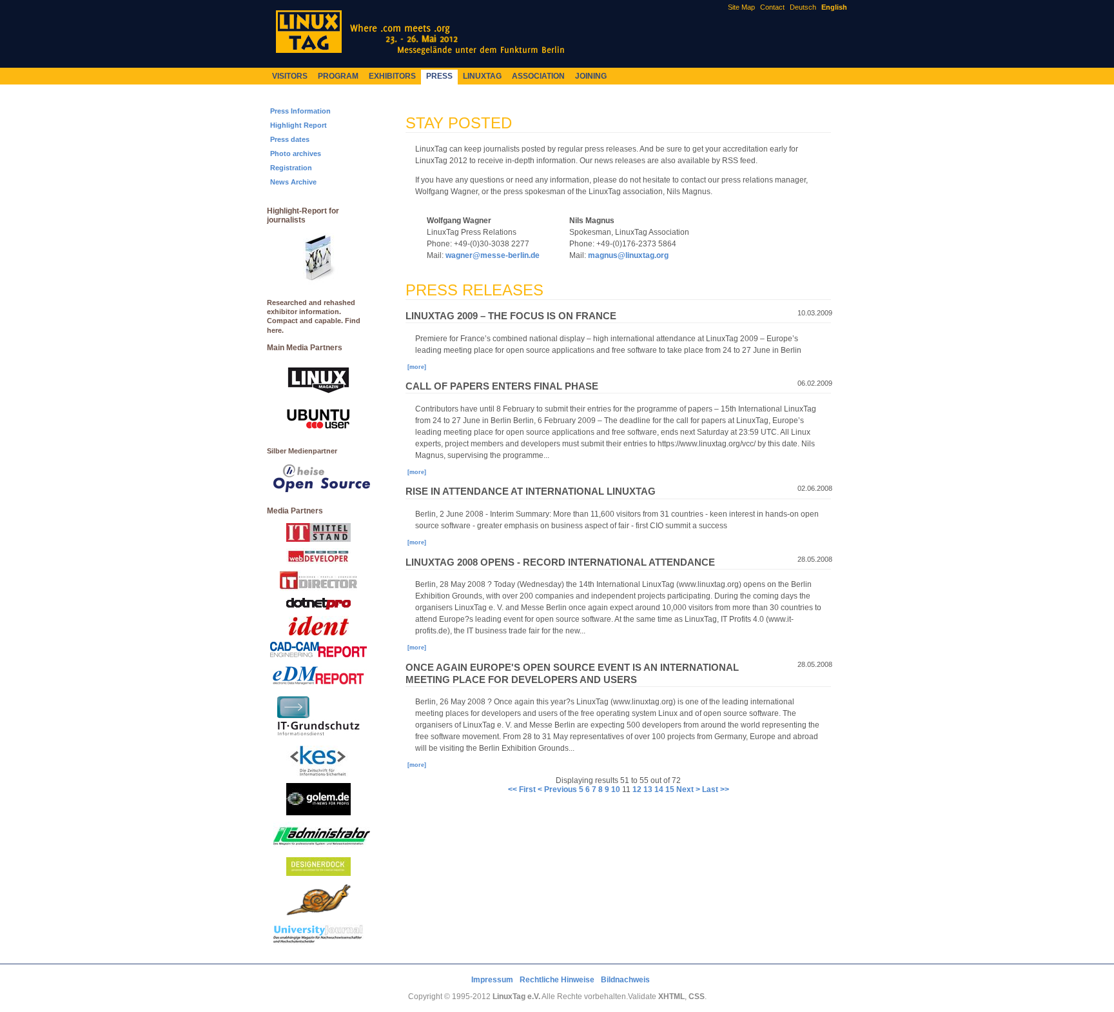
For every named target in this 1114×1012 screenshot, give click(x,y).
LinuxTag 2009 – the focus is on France (511, 316)
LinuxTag (482, 76)
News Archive (293, 182)
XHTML (671, 996)
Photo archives (295, 153)
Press (439, 76)
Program (338, 76)
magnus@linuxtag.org (628, 255)
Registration (291, 168)
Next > (688, 789)
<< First (522, 789)
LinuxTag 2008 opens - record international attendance (560, 562)
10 (615, 789)
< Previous (557, 789)
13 (647, 789)
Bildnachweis (625, 979)
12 (636, 789)
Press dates (289, 139)
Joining (591, 76)
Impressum (492, 979)
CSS (697, 996)
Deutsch (803, 7)
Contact (772, 7)
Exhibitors (392, 76)
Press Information (300, 111)
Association (538, 76)
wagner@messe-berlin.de (492, 255)
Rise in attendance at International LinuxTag (531, 491)
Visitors (290, 76)
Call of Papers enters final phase (502, 386)
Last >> (715, 789)
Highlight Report (298, 125)
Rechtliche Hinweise (557, 979)
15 (669, 789)
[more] (416, 367)
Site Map (741, 7)
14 (658, 789)
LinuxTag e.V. (516, 996)
